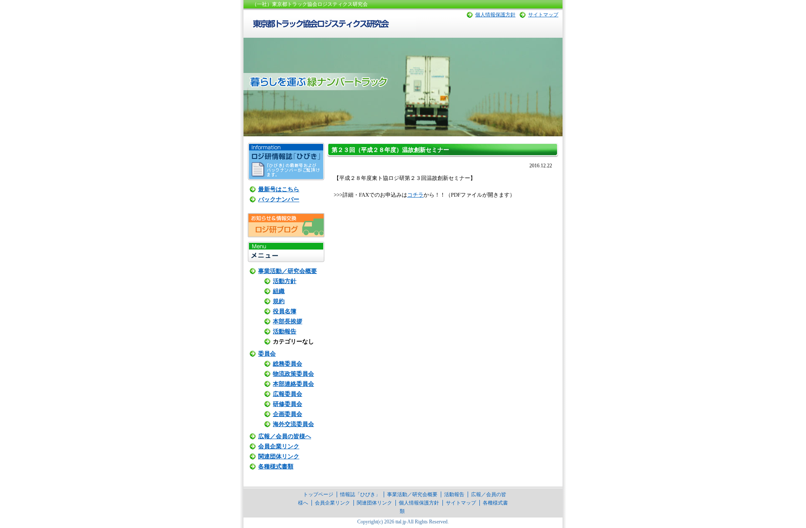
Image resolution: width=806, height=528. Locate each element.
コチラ (415, 195)
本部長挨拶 (287, 321)
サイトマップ (543, 15)
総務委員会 (287, 364)
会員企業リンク (278, 446)
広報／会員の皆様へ (284, 436)
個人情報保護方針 (495, 15)
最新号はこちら (278, 189)
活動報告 (284, 331)
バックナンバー (278, 199)
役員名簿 (284, 311)
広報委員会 (287, 394)
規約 (279, 301)
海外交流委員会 (293, 424)
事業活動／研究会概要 (287, 271)
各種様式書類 (275, 466)
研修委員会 (287, 404)
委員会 (267, 354)
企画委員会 (287, 414)
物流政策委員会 (293, 374)
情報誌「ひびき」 (360, 494)
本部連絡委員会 (293, 384)
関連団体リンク (278, 456)
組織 (279, 291)
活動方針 (284, 281)
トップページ (318, 494)
